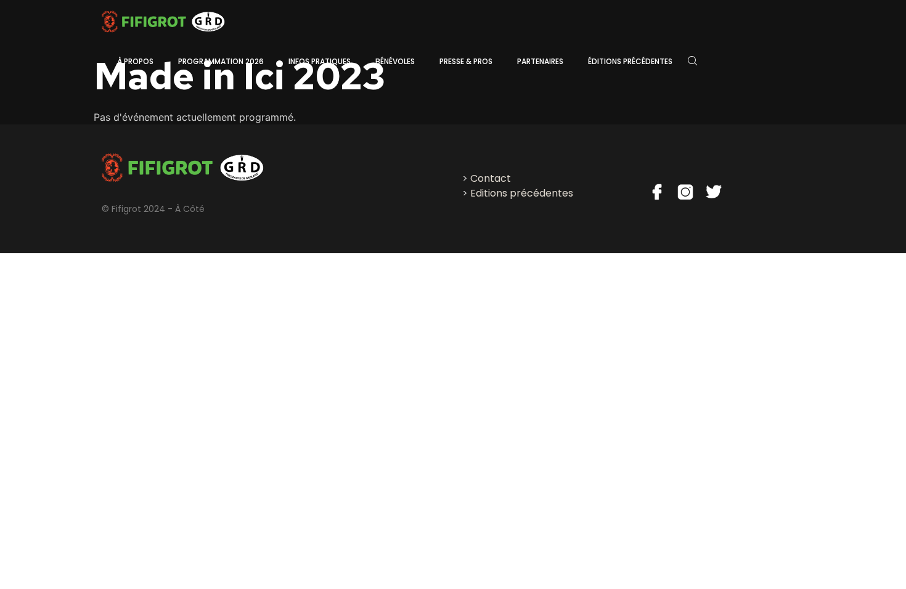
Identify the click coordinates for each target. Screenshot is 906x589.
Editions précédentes (521, 193)
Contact (490, 178)
